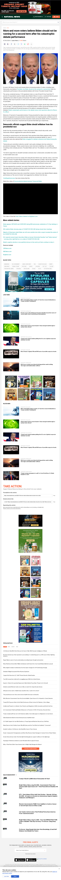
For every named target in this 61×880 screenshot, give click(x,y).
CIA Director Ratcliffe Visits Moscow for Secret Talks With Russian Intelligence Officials (25, 651)
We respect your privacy (30, 853)
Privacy (37, 864)
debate (43, 47)
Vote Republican (10, 50)
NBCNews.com (7, 251)
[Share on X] (15, 44)
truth (4, 50)
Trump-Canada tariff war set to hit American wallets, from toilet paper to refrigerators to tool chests (28, 713)
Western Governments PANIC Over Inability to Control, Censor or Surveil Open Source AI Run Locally (38, 804)
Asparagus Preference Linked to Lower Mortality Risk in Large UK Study (21, 740)
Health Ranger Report (9, 775)
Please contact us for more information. (12, 508)
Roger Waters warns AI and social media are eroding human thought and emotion (23, 660)
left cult (23, 48)
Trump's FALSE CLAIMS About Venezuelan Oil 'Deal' (34, 778)
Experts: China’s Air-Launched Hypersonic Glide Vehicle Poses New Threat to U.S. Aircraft (25, 683)
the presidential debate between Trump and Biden (28, 181)
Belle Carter (29, 362)
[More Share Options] (31, 44)
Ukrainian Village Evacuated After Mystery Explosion (16, 671)
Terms (40, 864)
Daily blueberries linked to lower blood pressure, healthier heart (19, 717)
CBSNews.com (7, 248)
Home (4, 27)
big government (16, 47)
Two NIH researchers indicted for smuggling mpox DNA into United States (21, 679)
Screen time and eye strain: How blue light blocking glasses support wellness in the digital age (26, 736)
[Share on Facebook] (11, 44)
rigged (53, 48)
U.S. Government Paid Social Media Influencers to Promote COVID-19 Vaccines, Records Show (26, 710)
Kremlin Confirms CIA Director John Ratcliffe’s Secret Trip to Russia (20, 729)
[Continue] (44, 850)
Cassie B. (28, 298)
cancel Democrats (25, 47)
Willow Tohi (29, 311)
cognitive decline (37, 47)
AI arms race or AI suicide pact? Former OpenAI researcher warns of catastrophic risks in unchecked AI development (38, 313)
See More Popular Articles (30, 748)
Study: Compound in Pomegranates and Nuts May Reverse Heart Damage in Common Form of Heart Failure (29, 733)
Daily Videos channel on (26, 216)
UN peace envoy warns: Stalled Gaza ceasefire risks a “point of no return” (21, 690)
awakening (9, 47)
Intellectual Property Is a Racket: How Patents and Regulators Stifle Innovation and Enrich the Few (28, 706)
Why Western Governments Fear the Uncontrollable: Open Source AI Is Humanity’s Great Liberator (28, 698)
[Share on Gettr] (28, 44)
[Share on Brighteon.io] (8, 44)
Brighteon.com (7, 254)
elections (9, 48)
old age (27, 48)
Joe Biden (18, 48)
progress (42, 48)
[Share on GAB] (25, 44)
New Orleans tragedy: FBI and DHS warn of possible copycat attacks (38, 351)
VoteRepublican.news (9, 178)
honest (13, 48)
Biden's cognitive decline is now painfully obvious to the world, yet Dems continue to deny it (28, 242)
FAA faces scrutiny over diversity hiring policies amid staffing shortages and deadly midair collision (37, 365)
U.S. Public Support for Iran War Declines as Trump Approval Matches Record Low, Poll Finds (26, 721)
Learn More (6, 876)
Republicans (48, 48)
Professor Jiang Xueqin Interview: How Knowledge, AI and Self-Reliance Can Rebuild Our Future (38, 830)
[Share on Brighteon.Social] (5, 44)
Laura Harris (15, 40)
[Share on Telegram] (18, 44)
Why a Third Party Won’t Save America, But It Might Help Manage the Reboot (22, 744)
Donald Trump (15, 266)
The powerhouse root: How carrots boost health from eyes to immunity (21, 694)
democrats (48, 47)
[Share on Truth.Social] (21, 44)
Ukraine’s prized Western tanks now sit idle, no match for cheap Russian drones (22, 686)
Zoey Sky (28, 349)
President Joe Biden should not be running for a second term (34, 89)
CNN (8, 27)
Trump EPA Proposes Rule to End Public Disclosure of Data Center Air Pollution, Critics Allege (26, 702)
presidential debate (35, 48)
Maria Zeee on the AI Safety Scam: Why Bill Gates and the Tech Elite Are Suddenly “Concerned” (27, 725)
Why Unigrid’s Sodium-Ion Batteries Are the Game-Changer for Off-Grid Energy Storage (25, 667)
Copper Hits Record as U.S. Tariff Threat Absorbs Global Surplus (19, 675)
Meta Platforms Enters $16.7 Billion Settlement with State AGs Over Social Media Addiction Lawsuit (28, 663)
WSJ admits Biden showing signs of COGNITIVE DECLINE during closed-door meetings (27, 229)
